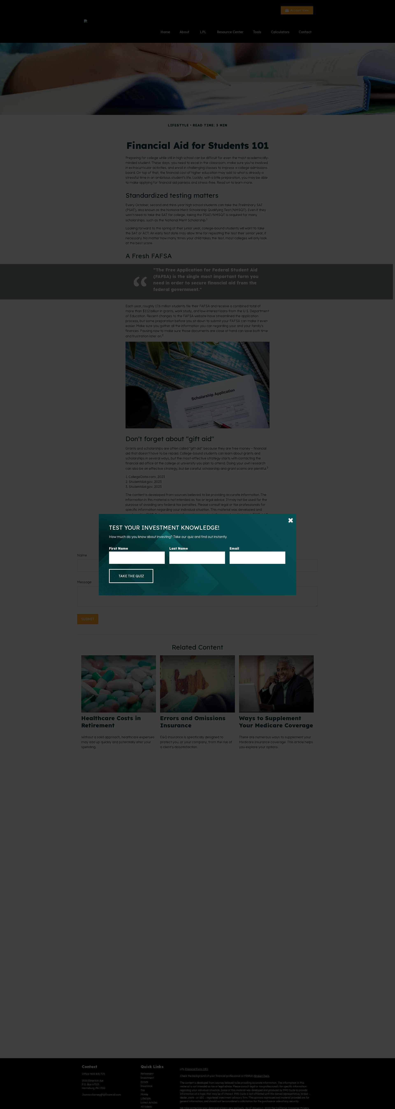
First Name (118, 548)
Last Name (178, 548)
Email (234, 548)
